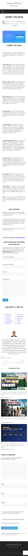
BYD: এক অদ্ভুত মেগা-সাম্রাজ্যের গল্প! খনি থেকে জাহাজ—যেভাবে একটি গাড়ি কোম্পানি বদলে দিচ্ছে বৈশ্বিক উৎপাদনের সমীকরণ (13, 445)
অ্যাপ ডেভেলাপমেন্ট (20, 314)
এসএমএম (10, 316)
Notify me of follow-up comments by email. (13, 519)
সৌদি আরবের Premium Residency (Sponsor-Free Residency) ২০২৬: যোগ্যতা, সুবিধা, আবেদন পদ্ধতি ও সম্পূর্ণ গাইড (14, 393)
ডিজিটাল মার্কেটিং (8, 314)
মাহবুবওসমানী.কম (14, 3)
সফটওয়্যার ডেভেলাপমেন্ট (9, 321)
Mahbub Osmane (11, 21)
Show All (11, 397)
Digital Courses (14, 23)
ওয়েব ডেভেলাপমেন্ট (8, 320)
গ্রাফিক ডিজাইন (8, 323)
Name (3, 484)
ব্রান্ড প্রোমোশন (19, 318)
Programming (22, 23)
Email (3, 493)
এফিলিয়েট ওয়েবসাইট (20, 316)
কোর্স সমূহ (18, 321)
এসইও (6, 316)
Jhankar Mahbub (20, 237)
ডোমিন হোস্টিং (19, 323)
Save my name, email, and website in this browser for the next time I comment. (12, 512)
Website (3, 502)
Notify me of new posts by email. (11, 523)
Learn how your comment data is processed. (13, 534)
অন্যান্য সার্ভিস (19, 320)
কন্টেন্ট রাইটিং (7, 318)
